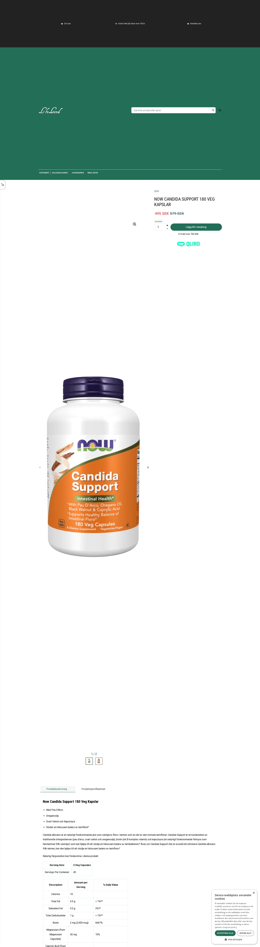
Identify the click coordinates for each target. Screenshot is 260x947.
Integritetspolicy (230, 927)
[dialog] (234, 917)
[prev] (40, 467)
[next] (148, 467)
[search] (213, 110)
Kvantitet (158, 221)
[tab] (57, 789)
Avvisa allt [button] (245, 933)
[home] (51, 110)
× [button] (253, 893)
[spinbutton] (162, 227)
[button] (167, 225)
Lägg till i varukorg (196, 227)
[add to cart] (219, 110)
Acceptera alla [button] (225, 933)
